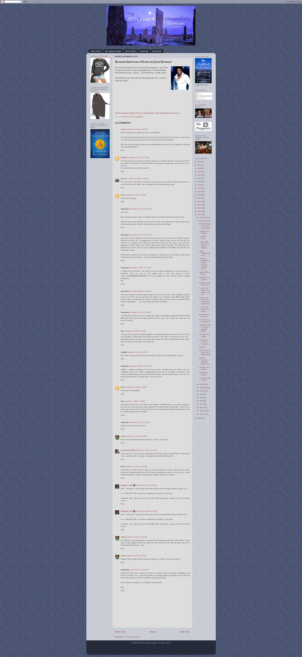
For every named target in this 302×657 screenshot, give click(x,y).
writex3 (123, 436)
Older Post (185, 631)
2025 (199, 165)
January (202, 414)
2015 (199, 198)
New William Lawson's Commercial (204, 342)
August (202, 391)
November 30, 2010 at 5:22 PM (135, 331)
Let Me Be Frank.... (203, 237)
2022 (199, 175)
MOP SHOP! (96, 51)
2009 (199, 418)
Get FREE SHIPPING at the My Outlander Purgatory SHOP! (204, 264)
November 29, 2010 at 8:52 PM (140, 209)
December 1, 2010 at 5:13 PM (135, 401)
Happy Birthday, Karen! (204, 273)
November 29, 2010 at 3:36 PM (137, 178)
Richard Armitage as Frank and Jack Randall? (205, 226)
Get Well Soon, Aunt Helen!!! (204, 321)
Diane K (124, 178)
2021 (199, 178)
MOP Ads (144, 51)
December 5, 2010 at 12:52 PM (146, 450)
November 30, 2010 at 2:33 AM (140, 235)
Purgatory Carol (126, 485)
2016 (199, 195)
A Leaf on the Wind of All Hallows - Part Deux (205, 291)
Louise (123, 129)
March (202, 407)
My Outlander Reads (113, 51)
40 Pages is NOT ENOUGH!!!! (204, 284)
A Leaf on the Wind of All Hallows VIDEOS (204, 245)
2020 (199, 181)
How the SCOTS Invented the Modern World (205, 353)
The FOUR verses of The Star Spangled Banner (205, 328)
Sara (122, 195)
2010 (199, 215)
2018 (199, 188)
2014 (199, 201)
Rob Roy (202, 347)
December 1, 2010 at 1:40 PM (136, 387)
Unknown (124, 157)
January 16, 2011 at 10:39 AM (137, 537)
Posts (200, 94)
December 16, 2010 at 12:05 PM (136, 466)
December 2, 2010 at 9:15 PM (140, 422)
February (203, 411)
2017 (199, 191)
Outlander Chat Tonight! (204, 232)
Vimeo (177, 113)
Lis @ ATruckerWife (128, 450)
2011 (199, 211)
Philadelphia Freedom (203, 374)
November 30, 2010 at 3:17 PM (140, 268)
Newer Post (120, 631)
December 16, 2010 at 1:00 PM (146, 485)
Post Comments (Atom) (132, 637)
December (203, 217)
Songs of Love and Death (204, 315)
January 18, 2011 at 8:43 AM (136, 556)
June (201, 397)
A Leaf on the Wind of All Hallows (204, 309)
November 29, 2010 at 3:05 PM (136, 129)
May (201, 401)
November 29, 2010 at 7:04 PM (135, 195)
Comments (201, 98)
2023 (199, 172)
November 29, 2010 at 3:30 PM (138, 157)
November (203, 221)
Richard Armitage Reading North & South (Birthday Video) (137, 113)
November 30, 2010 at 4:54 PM (140, 312)
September (203, 387)
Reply (123, 150)
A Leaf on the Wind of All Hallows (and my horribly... (204, 301)
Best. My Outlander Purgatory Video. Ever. (204, 361)
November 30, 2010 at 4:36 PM (140, 291)
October (202, 384)
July (201, 394)
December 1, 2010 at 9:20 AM (138, 352)
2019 (199, 185)
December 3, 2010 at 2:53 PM (137, 436)
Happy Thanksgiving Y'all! (204, 253)
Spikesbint (168, 113)
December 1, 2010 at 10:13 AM (140, 366)
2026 (199, 162)
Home (153, 631)
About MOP (156, 51)
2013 (199, 205)
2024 (199, 168)
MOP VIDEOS (131, 51)
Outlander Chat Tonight (204, 335)
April (202, 404)
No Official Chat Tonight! (204, 379)
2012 (199, 208)
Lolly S (123, 387)
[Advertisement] (100, 197)
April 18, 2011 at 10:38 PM (139, 570)
